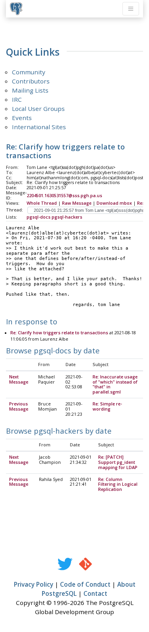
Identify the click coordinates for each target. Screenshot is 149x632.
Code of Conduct (85, 584)
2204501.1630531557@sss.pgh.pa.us (64, 195)
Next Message (18, 379)
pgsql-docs (38, 217)
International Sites (39, 127)
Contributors (31, 81)
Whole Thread (42, 203)
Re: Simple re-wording (107, 406)
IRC (17, 99)
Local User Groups (38, 108)
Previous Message (18, 406)
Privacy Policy (33, 584)
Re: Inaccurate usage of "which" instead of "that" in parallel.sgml (115, 384)
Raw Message (76, 203)
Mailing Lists (30, 90)
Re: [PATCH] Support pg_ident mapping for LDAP (117, 462)
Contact (95, 593)
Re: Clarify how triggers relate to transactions (59, 332)
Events (22, 118)
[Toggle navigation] (130, 9)
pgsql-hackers (67, 217)
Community (28, 72)
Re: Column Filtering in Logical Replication (117, 484)
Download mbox (114, 203)
